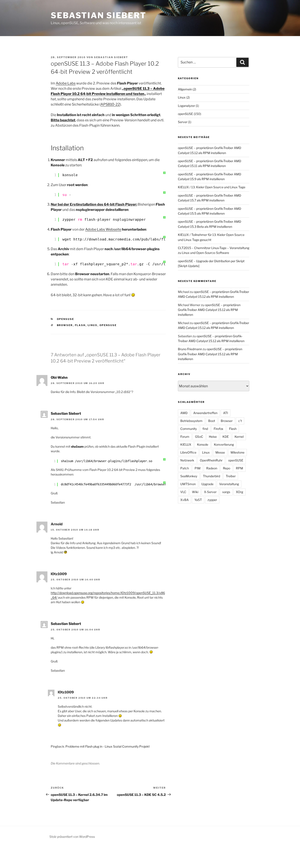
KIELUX (185, 444)
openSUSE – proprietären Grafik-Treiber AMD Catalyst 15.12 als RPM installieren (209, 310)
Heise (213, 436)
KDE (225, 436)
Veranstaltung (229, 484)
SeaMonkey (188, 476)
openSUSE (65, 319)
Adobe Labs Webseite (103, 229)
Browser (65, 325)
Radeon (211, 468)
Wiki (195, 492)
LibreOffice (188, 452)
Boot (211, 421)
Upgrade (207, 484)
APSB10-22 (110, 104)
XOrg (239, 492)
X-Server (210, 492)
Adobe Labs (66, 83)
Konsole (202, 444)
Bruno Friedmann (190, 349)
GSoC (199, 436)
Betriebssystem (191, 421)
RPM (239, 468)
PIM (198, 468)
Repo (226, 468)
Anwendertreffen (205, 413)
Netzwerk (187, 460)
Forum (184, 436)
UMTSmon (188, 484)
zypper (212, 500)
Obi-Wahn (59, 377)
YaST (198, 500)
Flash (80, 325)
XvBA (184, 500)
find (205, 429)
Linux (93, 325)
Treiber (231, 476)
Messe (220, 452)
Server (182, 122)
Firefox (218, 429)
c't (240, 421)
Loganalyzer (186, 106)
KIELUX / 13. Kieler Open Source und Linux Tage (211, 187)
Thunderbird (211, 476)
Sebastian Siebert (98, 15)
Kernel (239, 436)
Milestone (237, 452)
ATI (225, 413)
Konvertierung (224, 444)
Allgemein (185, 89)
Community (188, 429)
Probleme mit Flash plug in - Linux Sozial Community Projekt (107, 746)
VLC (183, 492)
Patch (184, 468)
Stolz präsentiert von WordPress (72, 836)
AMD (184, 413)
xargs (226, 492)
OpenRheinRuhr (211, 460)
